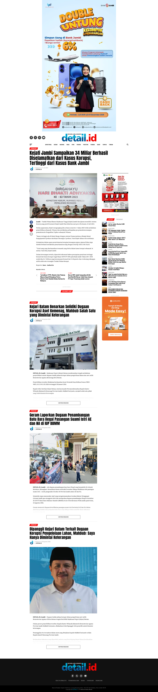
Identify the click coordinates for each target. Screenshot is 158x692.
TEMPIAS (105, 144)
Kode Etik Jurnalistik (61, 680)
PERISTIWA (85, 144)
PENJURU (79, 144)
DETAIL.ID (39, 169)
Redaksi (83, 680)
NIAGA (68, 144)
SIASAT (98, 144)
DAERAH (55, 144)
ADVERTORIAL (48, 144)
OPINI (73, 144)
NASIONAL (62, 144)
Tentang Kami (90, 680)
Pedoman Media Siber (73, 680)
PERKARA (93, 144)
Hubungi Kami (99, 680)
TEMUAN (111, 144)
